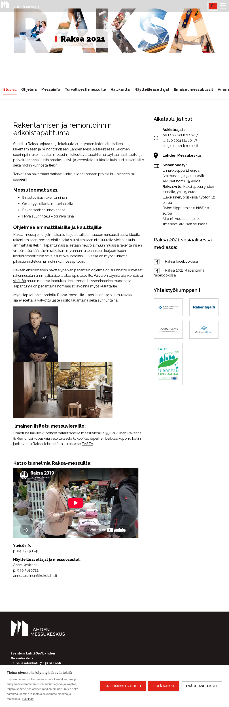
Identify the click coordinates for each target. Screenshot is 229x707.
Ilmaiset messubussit (193, 89)
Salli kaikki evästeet (123, 686)
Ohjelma (29, 89)
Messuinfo (50, 89)
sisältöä (19, 281)
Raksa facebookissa (181, 261)
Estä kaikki (163, 686)
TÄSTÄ (87, 444)
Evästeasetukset (202, 686)
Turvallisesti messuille (85, 89)
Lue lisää (28, 699)
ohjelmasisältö (53, 234)
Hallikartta (120, 89)
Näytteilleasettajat (151, 89)
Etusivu (10, 89)
